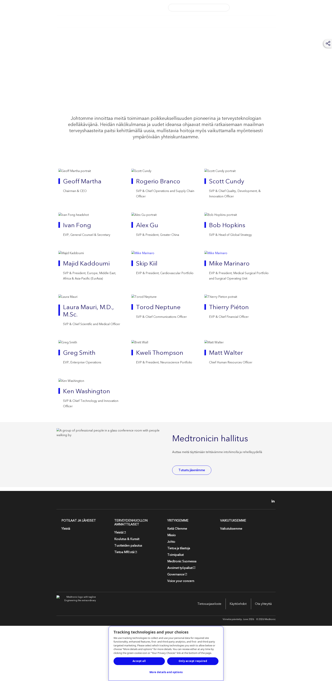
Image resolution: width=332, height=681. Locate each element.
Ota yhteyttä (263, 604)
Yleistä (65, 528)
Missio (171, 535)
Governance (175, 574)
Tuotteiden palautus (128, 545)
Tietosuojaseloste (209, 604)
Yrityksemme (164, 21)
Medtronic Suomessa (181, 561)
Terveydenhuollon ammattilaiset (120, 21)
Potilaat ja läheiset (70, 21)
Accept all (139, 661)
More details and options (166, 672)
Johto (171, 541)
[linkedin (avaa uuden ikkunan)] (272, 501)
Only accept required (193, 661)
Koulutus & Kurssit (126, 539)
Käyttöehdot (238, 604)
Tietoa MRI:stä (124, 552)
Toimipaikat (175, 554)
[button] (224, 7)
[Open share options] (328, 43)
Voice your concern (180, 581)
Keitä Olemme (177, 528)
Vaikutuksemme (197, 21)
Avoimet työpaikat (180, 568)
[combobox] (193, 7)
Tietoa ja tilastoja (178, 548)
